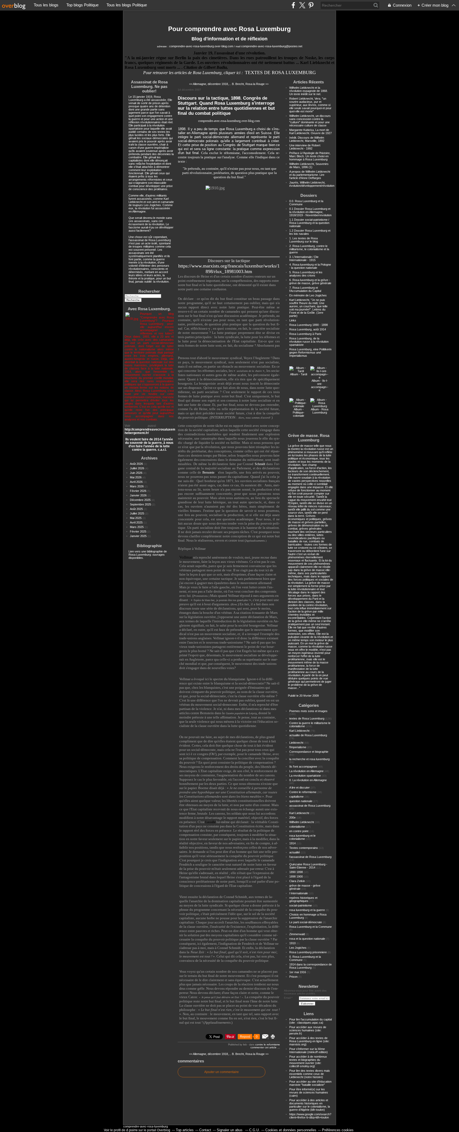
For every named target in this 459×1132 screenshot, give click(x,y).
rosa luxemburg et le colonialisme (302, 837)
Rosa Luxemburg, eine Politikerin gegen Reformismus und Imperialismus (310, 352)
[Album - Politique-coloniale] (298, 406)
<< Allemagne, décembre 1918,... (210, 84)
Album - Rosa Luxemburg (319, 411)
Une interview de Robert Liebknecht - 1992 (304, 147)
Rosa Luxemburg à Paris (305, 333)
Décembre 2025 (140, 499)
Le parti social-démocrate (305, 922)
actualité (294, 852)
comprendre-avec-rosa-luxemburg (145, 1126)
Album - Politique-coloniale (298, 412)
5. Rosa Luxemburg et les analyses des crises (305, 274)
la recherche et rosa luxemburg (309, 759)
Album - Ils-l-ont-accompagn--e (319, 385)
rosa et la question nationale (307, 938)
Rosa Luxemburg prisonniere (308, 952)
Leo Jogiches (298, 947)
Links (292, 320)
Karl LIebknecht (299, 730)
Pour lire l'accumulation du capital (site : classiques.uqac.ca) (310, 1021)
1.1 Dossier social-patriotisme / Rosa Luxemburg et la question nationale (309, 223)
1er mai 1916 (297, 972)
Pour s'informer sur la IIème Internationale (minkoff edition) (308, 1050)
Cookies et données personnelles (290, 1130)
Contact (205, 1130)
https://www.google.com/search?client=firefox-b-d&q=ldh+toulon (310, 1116)
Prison (293, 976)
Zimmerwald (297, 934)
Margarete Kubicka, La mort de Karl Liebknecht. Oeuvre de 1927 (310, 131)
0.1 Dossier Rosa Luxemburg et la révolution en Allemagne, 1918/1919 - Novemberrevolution (310, 212)
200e (292, 817)
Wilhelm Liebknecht (301, 822)
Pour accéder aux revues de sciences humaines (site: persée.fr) (307, 1030)
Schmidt (260, 464)
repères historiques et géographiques (303, 899)
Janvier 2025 (138, 536)
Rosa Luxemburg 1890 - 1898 (308, 324)
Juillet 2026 (137, 468)
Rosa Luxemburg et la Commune (310, 926)
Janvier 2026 (138, 495)
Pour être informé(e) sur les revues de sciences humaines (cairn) (308, 1092)
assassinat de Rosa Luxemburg (309, 805)
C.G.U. (254, 1130)
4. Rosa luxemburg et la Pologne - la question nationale (310, 266)
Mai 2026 (136, 477)
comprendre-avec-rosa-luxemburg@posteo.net (271, 46)
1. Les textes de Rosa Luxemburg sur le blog (303, 240)
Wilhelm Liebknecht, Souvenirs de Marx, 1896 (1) (309, 165)
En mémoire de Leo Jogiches (308, 295)
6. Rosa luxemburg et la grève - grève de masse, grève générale (310, 281)
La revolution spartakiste (305, 775)
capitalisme (296, 796)
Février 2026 (138, 490)
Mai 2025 (136, 518)
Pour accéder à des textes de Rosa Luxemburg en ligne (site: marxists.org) (309, 1041)
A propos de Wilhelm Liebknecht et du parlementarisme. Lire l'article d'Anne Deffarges (309, 175)
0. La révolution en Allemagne (308, 780)
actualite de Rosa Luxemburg (308, 735)
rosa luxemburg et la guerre (307, 910)
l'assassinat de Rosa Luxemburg (310, 856)
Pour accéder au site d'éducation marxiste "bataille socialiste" (310, 1083)
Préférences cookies (338, 1130)
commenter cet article (263, 1047)
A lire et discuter (299, 787)
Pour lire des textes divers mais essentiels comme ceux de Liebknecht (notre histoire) (309, 1074)
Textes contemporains (303, 847)
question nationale (300, 801)
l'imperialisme (297, 747)
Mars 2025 (137, 527)
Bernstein (208, 472)
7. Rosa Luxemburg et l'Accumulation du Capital (305, 289)
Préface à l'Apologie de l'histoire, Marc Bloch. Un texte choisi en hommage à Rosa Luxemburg (309, 156)
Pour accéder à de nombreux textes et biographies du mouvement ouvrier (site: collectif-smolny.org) (308, 1061)
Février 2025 (138, 531)
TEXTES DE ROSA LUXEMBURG (280, 72)
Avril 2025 (136, 522)
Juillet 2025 (137, 513)
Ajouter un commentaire (221, 1072)
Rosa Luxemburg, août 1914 (307, 329)
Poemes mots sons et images (308, 711)
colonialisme (297, 826)
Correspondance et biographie (308, 751)
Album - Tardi (298, 374)
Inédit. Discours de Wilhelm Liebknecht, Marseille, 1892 (306, 139)
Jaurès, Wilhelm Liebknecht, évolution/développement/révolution (311, 184)
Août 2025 (137, 508)
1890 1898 (296, 872)
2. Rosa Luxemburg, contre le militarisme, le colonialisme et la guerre (309, 249)
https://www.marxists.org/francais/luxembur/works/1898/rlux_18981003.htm (229, 268)
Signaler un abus (230, 1130)
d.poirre (132, 1130)
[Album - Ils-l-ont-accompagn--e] (319, 377)
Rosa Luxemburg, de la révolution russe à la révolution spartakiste (309, 341)
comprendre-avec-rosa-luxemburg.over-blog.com (201, 46)
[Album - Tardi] (298, 371)
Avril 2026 (136, 481)
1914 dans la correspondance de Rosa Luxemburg (310, 966)
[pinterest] (311, 5)
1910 (292, 943)
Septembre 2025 (141, 504)
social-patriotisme (300, 905)
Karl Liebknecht (299, 813)
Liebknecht (296, 742)
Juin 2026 (136, 472)
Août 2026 (137, 463)
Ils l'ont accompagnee (303, 766)
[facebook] (293, 5)
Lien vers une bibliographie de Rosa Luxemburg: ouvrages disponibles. (148, 554)
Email (287, 997)
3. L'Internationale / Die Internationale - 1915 (303, 258)
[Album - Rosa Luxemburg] (319, 406)
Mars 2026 (137, 486)
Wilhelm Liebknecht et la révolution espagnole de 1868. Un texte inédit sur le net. (308, 91)
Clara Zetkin (297, 881)
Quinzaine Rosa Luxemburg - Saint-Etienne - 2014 (308, 866)
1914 (292, 843)
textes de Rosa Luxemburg (306, 718)
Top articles (185, 1130)
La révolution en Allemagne (306, 771)
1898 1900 (296, 876)
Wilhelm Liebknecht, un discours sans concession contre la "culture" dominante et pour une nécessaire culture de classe (310, 120)
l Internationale (298, 893)
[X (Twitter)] (302, 5)
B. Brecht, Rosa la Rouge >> (250, 84)
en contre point (298, 831)
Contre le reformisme (267, 1044)
